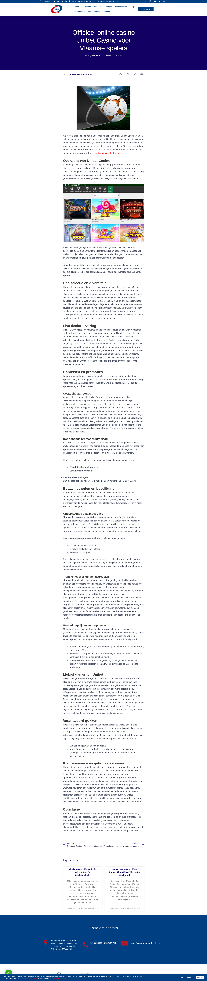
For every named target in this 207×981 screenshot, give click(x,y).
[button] (120, 74)
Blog (132, 7)
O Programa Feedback (92, 7)
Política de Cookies (59, 978)
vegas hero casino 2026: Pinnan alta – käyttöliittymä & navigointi (124, 872)
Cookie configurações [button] (186, 977)
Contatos (79, 12)
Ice (89, 12)
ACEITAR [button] (200, 977)
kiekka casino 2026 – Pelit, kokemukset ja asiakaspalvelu (82, 872)
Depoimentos (121, 7)
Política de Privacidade (28, 978)
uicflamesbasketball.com (107, 153)
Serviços (108, 7)
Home (76, 7)
